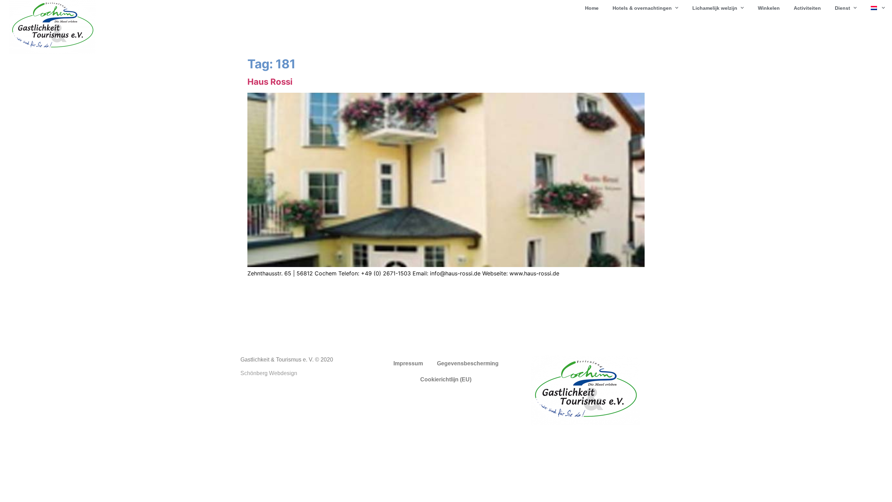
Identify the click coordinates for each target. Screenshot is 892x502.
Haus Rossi (270, 82)
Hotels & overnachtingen (642, 8)
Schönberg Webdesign (268, 373)
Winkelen (769, 8)
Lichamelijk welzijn (714, 8)
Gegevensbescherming (468, 363)
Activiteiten (807, 8)
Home (592, 8)
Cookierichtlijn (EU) (445, 379)
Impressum (408, 363)
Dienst (842, 8)
